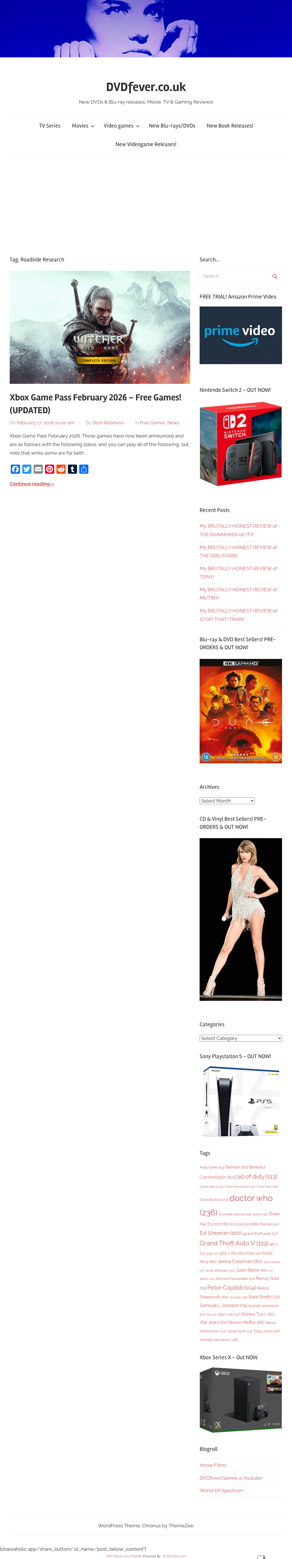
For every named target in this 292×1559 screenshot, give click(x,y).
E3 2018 (240, 1224)
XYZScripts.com (174, 1556)
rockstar (238, 1297)
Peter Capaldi (231, 1287)
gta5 (212, 1253)
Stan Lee (229, 1314)
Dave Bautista (214, 1200)
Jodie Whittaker (220, 1270)
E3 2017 (219, 1224)
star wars (213, 1322)
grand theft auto (260, 1233)
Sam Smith (264, 1297)
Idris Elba (249, 1253)
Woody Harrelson (219, 1339)
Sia (211, 1314)
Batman (237, 1167)
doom (260, 1214)
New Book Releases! (230, 125)
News (173, 422)
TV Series (49, 125)
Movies (80, 125)
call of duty (255, 1176)
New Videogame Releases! (146, 144)
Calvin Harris (212, 1187)
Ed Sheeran (221, 1233)
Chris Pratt (267, 1187)
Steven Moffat (246, 1322)
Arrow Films (213, 1465)
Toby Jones (266, 1331)
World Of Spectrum (221, 1490)
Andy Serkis (212, 1167)
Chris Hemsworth (240, 1187)
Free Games (152, 422)
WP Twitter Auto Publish (124, 1556)
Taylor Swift (239, 1331)
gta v (228, 1253)
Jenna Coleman (240, 1261)
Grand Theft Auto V (234, 1243)
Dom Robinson (108, 422)
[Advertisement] (146, 203)
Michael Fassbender (235, 1279)
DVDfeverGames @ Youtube (231, 1478)
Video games (118, 125)
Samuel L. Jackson (223, 1305)
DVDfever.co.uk (146, 87)
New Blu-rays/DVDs (172, 125)
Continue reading (30, 484)
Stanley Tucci (258, 1314)
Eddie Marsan (264, 1224)
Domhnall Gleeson (235, 1214)
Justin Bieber (251, 1270)
